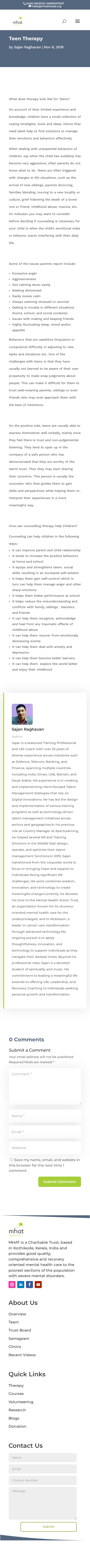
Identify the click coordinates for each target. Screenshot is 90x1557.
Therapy (16, 1385)
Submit (48, 1527)
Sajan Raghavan (27, 47)
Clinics (15, 1346)
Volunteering (21, 1402)
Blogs (14, 1418)
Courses (16, 1393)
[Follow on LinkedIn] (20, 1284)
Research (17, 1410)
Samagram (19, 1338)
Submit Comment (59, 1182)
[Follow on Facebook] (29, 1284)
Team (14, 1322)
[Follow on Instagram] (12, 1284)
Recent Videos (22, 1355)
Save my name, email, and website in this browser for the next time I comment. (44, 1165)
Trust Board (20, 1330)
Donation (17, 1426)
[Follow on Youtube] (38, 1284)
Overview (17, 1314)
